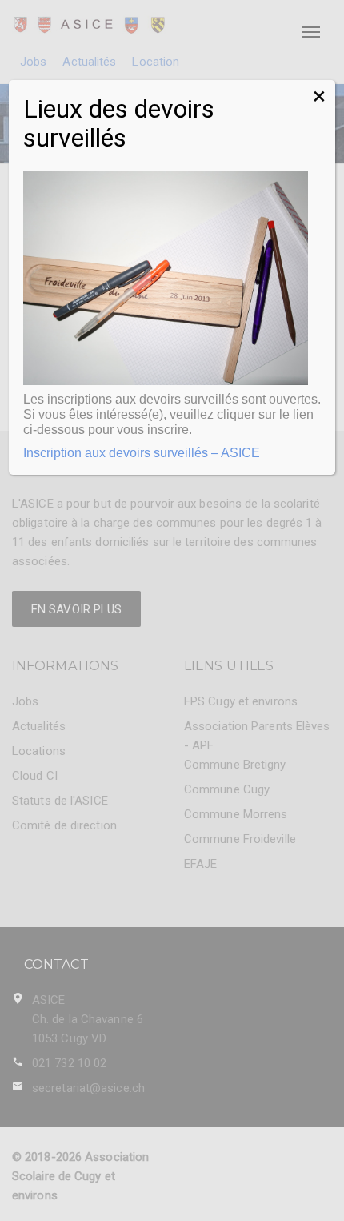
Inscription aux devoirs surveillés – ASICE (141, 453)
